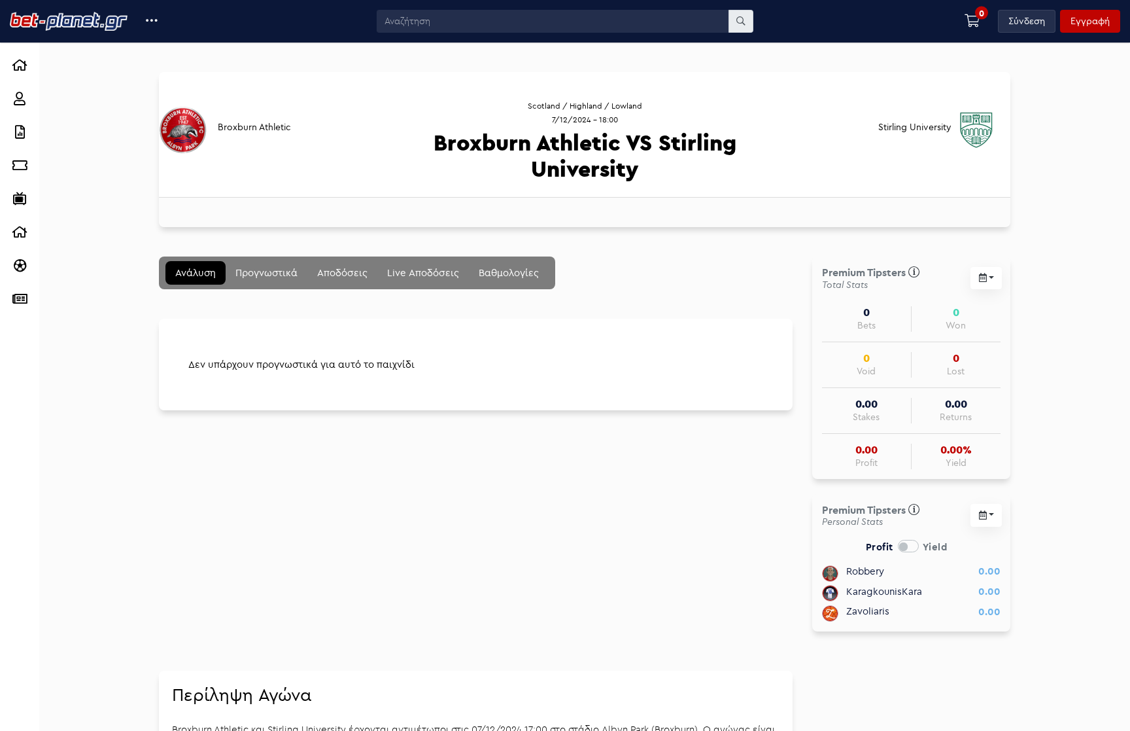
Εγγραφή (1090, 21)
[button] (152, 21)
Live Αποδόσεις (423, 272)
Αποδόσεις (342, 272)
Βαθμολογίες (509, 272)
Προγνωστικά (266, 272)
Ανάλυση (195, 272)
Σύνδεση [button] (1026, 21)
